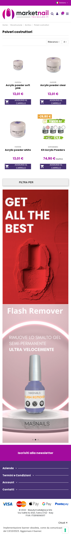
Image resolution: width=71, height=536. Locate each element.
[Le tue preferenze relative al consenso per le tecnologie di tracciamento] (65, 530)
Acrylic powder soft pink (18, 87)
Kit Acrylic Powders (53, 150)
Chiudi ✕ (63, 522)
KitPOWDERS (53, 147)
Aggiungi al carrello (16, 102)
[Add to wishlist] (14, 80)
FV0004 (18, 82)
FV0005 (53, 82)
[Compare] (18, 80)
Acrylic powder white (18, 150)
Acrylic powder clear (53, 85)
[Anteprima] (22, 80)
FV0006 (18, 147)
